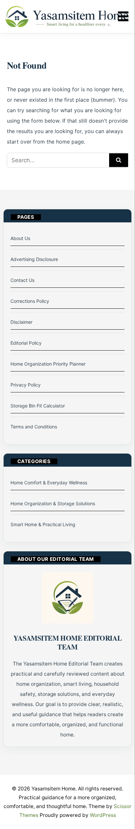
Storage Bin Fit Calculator (37, 405)
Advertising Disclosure (34, 259)
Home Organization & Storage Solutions (52, 503)
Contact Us (22, 280)
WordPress (103, 815)
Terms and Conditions (33, 426)
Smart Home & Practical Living (42, 524)
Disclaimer (21, 322)
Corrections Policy (29, 301)
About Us (20, 238)
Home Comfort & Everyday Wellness (48, 482)
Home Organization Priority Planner (48, 364)
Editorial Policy (26, 343)
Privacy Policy (25, 385)
